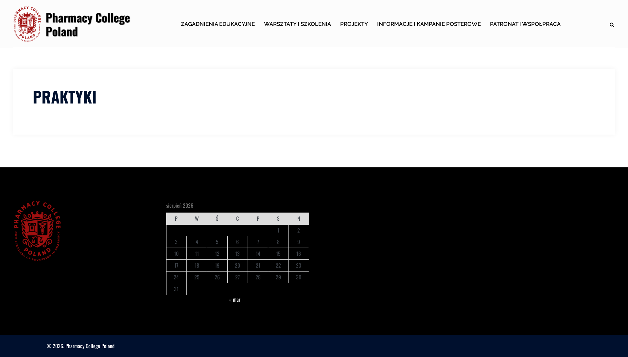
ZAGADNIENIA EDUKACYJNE (218, 24)
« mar (234, 299)
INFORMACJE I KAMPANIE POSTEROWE (429, 24)
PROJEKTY (354, 24)
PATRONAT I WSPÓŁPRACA (525, 24)
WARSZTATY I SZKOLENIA (297, 24)
